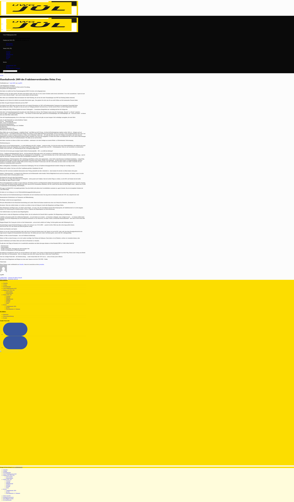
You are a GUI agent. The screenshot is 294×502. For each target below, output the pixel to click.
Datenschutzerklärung (8, 316)
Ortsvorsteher (9, 43)
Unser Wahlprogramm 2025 (10, 34)
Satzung (8, 53)
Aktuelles (5, 18)
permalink (41, 264)
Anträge (5, 24)
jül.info (8, 67)
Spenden (8, 56)
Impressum (5, 314)
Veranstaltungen (7, 29)
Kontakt (8, 57)
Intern (7, 58)
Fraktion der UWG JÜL (9, 40)
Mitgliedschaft (9, 54)
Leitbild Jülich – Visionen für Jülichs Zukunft (11, 277)
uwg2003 (20, 83)
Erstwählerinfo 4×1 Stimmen (13, 68)
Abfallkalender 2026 (11, 65)
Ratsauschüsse (9, 45)
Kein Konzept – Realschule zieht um (9, 279)
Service (5, 62)
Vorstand (8, 51)
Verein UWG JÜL (7, 48)
